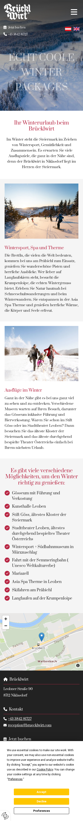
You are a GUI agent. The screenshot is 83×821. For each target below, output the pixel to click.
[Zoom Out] (5, 625)
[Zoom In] (5, 618)
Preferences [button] (15, 779)
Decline (41, 801)
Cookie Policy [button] (45, 769)
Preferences (41, 811)
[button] (59, 12)
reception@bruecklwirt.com (29, 725)
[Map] (41, 642)
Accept (41, 792)
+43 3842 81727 (20, 719)
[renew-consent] (5, 816)
